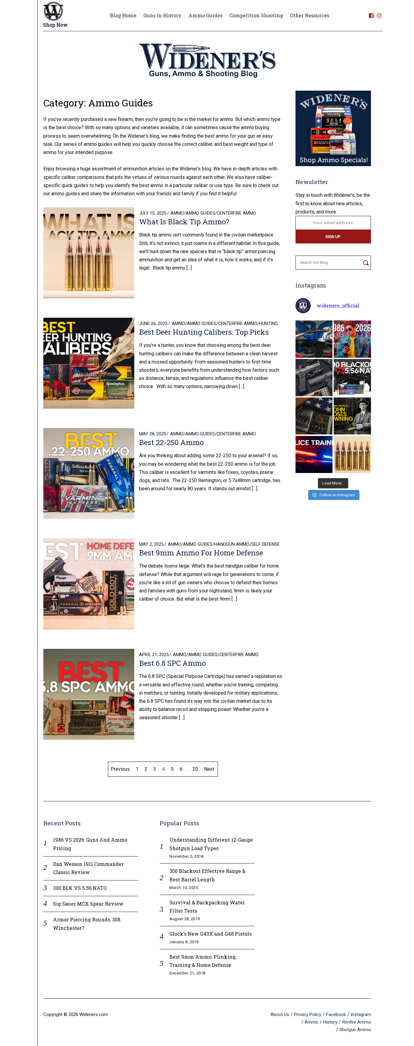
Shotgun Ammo (355, 1029)
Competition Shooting (256, 15)
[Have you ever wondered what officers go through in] (314, 454)
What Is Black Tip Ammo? (184, 221)
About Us (280, 1014)
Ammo (177, 213)
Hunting (268, 323)
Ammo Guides (205, 15)
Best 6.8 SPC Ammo (172, 663)
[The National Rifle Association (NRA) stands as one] (314, 339)
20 (195, 769)
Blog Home (123, 15)
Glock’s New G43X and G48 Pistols (210, 933)
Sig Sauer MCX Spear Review (88, 903)
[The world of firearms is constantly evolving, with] (352, 454)
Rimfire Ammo (356, 1022)
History (330, 1022)
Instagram (361, 1014)
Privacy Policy (307, 1014)
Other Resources (309, 15)
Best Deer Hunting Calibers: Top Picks (204, 332)
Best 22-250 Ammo (171, 442)
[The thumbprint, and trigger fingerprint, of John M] (352, 416)
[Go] (366, 262)
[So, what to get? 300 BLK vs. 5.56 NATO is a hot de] (352, 377)
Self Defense (265, 544)
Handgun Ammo (231, 544)
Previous (120, 769)
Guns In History (162, 15)
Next (209, 769)
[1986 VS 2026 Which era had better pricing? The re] (352, 339)
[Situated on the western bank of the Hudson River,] (314, 416)
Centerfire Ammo (236, 213)
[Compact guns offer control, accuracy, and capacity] (314, 377)
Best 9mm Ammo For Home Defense (201, 553)
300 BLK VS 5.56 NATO (80, 888)
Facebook (336, 1014)
